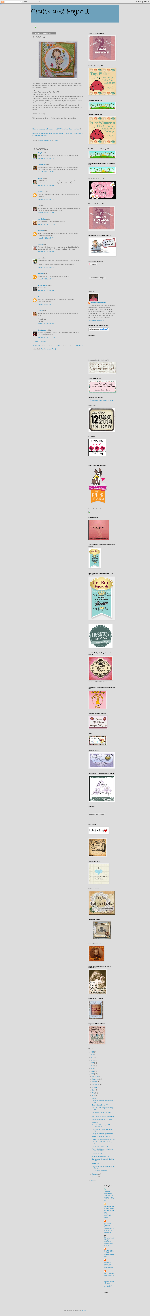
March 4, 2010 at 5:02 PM (46, 158)
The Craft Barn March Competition (103, 1116)
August (94, 1087)
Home (58, 345)
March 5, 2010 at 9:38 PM (46, 251)
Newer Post (36, 345)
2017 (92, 1055)
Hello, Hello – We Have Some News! (109, 1215)
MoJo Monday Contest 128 (100, 1156)
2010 (92, 1074)
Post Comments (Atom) (48, 349)
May (93, 1093)
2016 (92, 1057)
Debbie (40, 178)
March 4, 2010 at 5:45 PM (46, 172)
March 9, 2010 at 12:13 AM (46, 337)
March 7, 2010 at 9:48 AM (46, 290)
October (95, 1082)
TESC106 (95, 1122)
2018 (92, 1052)
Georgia (40, 244)
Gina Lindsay (42, 330)
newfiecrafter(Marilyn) (98, 302)
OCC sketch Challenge (99, 1171)
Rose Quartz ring (109, 1275)
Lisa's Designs (109, 1273)
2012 (92, 1068)
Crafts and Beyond (60, 11)
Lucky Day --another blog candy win (103, 1139)
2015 (92, 1060)
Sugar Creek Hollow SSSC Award (102, 1119)
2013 (92, 1066)
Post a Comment (40, 341)
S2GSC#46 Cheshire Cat (100, 1146)
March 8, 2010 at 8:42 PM (46, 324)
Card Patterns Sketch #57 (100, 1105)
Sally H (40, 153)
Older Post (79, 345)
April (94, 1095)
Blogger (83, 1310)
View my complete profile (96, 320)
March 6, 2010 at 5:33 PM (46, 267)
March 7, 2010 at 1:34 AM (46, 279)
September (96, 1084)
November (95, 1079)
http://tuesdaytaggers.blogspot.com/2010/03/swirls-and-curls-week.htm (56, 129)
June (94, 1090)
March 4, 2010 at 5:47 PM (46, 199)
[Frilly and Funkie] (102, 914)
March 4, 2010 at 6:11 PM (46, 213)
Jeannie (40, 310)
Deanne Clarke (43, 285)
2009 (92, 1180)
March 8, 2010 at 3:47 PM (46, 304)
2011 (92, 1071)
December (95, 1076)
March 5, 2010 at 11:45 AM (46, 224)
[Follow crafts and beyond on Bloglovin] (98, 330)
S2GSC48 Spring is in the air (101, 1136)
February (95, 1174)
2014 (92, 1063)
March (94, 1098)
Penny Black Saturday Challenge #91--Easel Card (102, 1150)
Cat (39, 205)
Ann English (42, 219)
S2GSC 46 (95, 1163)
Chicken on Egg (97, 1153)
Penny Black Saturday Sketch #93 (103, 1134)
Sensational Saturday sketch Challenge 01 (101, 1125)
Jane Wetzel (42, 164)
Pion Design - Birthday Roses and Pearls (108, 1243)
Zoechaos (41, 192)
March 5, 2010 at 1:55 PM (46, 238)
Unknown (41, 231)
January (95, 1177)
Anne (39, 258)
